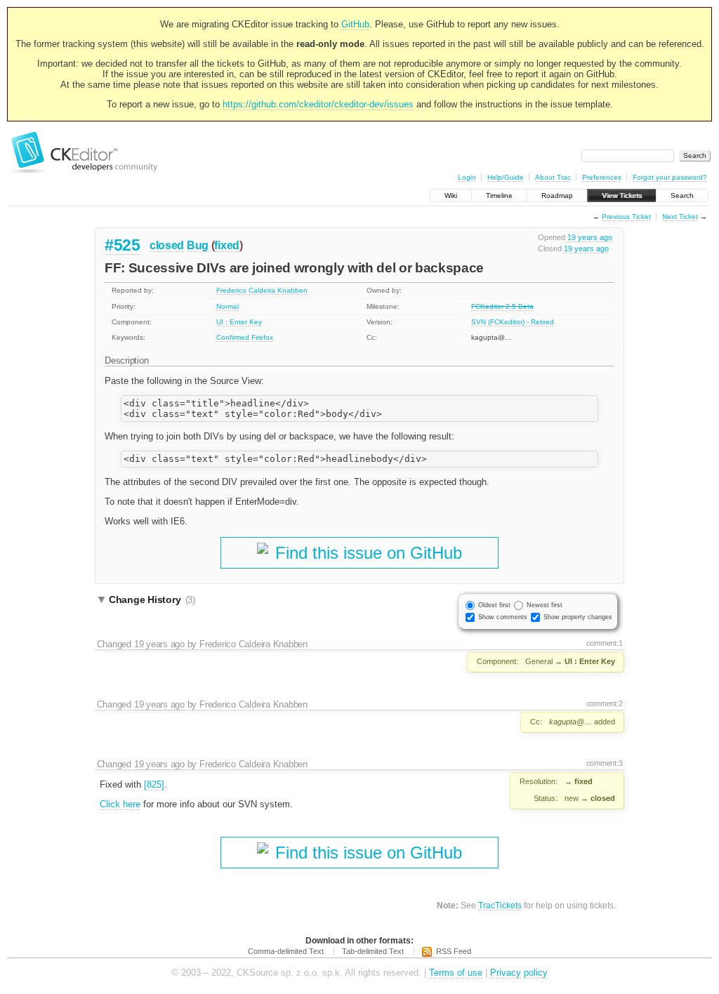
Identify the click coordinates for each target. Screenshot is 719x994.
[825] (154, 784)
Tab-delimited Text (373, 951)
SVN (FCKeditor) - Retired (512, 322)
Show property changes (577, 617)
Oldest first (494, 605)
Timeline (499, 195)
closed (167, 245)
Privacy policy (519, 972)
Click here (120, 804)
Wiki (450, 195)
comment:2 (604, 703)
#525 (122, 245)
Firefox (262, 337)
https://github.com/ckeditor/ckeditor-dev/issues (318, 104)
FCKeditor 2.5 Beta (502, 306)
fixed (226, 245)
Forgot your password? (670, 177)
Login (467, 177)
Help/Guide (505, 177)
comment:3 (604, 763)
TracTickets (500, 905)
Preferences (601, 177)
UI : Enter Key (239, 322)
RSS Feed (453, 951)
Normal (227, 306)
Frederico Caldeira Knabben (262, 290)
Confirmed (232, 337)
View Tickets (622, 195)
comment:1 (604, 643)
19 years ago (589, 237)
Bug (198, 245)
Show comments (502, 617)
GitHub (355, 24)
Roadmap (557, 195)
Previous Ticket (626, 216)
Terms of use (455, 972)
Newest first (544, 605)
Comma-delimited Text (286, 951)
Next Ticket (680, 216)
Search (682, 195)
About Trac (553, 177)
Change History (152, 599)
